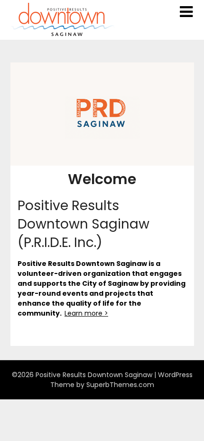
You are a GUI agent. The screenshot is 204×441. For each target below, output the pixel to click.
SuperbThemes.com (120, 384)
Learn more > (86, 313)
